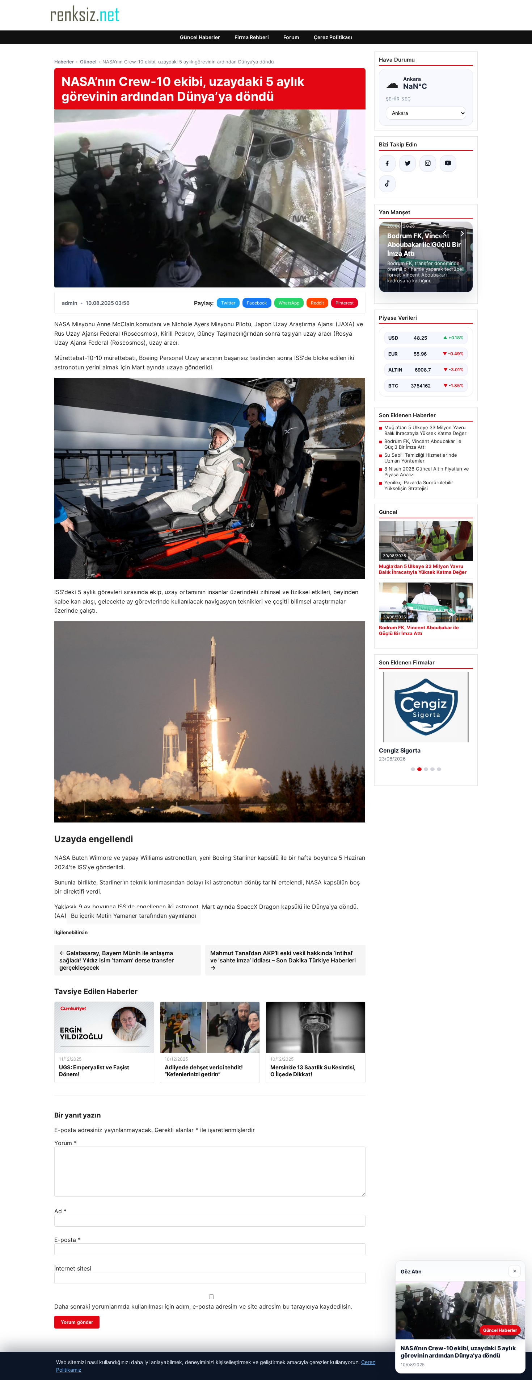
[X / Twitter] (407, 163)
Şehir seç (398, 98)
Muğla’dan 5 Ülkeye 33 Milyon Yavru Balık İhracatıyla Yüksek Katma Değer (425, 430)
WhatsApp (289, 303)
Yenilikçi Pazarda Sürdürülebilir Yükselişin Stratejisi (418, 485)
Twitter (228, 303)
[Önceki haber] (446, 233)
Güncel (88, 62)
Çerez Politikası (333, 37)
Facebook (257, 303)
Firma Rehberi (252, 37)
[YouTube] (448, 163)
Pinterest (344, 303)
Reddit (317, 303)
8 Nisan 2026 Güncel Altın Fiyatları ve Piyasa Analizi (426, 471)
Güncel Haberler (200, 37)
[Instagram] (427, 163)
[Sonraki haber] (461, 233)
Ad (60, 1211)
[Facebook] (387, 163)
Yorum (65, 1143)
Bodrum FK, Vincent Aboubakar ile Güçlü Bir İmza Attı (422, 444)
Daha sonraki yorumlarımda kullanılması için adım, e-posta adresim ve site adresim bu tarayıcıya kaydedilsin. (203, 1306)
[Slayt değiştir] (413, 769)
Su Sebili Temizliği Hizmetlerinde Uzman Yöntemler (420, 458)
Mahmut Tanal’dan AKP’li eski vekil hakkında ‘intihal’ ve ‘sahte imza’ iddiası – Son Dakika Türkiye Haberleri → (283, 960)
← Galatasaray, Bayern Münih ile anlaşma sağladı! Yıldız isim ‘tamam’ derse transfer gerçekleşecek (116, 960)
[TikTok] (387, 183)
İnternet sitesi (72, 1268)
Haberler (64, 62)
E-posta (67, 1239)
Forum (291, 37)
